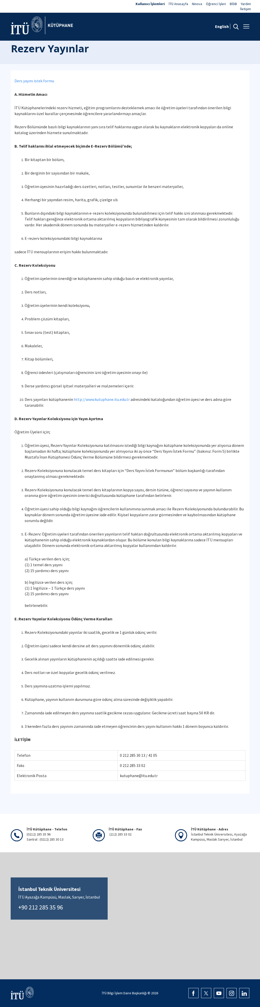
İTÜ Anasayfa (178, 4)
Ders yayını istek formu (34, 80)
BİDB (233, 4)
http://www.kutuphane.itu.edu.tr (102, 399)
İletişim (245, 9)
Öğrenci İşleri (216, 4)
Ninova (197, 4)
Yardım (246, 4)
